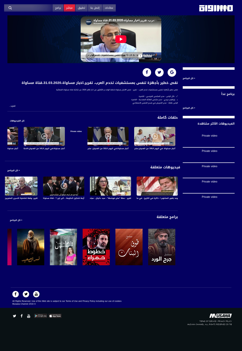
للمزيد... (12, 106)
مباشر (69, 7)
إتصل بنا (95, 7)
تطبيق (81, 7)
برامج (58, 7)
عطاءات (109, 7)
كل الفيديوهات (17, 121)
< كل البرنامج (13, 170)
